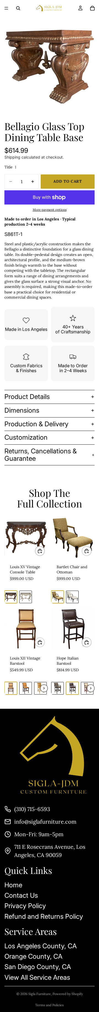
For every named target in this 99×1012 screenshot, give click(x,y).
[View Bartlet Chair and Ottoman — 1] (57, 597)
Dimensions (21, 410)
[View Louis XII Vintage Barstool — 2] (25, 688)
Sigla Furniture (39, 994)
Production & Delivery (36, 424)
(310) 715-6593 (32, 809)
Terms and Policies (49, 1005)
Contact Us (21, 895)
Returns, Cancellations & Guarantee (40, 454)
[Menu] (6, 8)
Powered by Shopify (68, 994)
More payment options (50, 210)
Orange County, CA (33, 956)
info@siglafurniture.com (45, 821)
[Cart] (92, 8)
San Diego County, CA (37, 967)
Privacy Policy (25, 906)
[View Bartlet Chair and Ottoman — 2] (72, 597)
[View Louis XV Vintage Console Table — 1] (10, 597)
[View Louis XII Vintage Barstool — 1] (10, 688)
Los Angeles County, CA (40, 946)
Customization (26, 437)
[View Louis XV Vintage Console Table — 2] (25, 597)
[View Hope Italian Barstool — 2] (72, 688)
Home (13, 885)
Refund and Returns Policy (43, 916)
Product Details (27, 397)
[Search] (18, 8)
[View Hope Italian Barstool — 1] (57, 688)
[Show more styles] (44, 688)
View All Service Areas (37, 977)
